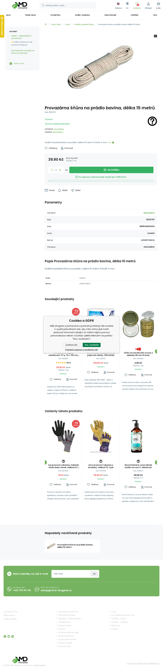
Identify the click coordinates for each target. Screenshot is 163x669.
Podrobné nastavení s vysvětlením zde (81, 350)
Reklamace (116, 625)
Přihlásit (94, 574)
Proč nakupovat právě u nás (123, 615)
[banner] (19, 5)
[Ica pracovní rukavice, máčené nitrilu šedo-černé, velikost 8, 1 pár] (63, 436)
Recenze (114, 629)
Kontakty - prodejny (119, 622)
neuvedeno (59, 129)
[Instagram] (12, 636)
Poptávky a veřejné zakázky (69, 618)
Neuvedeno (58, 132)
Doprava (61, 629)
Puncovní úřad (64, 646)
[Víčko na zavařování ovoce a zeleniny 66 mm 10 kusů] (138, 324)
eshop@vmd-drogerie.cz (56, 590)
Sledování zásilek (65, 643)
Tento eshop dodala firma (137, 663)
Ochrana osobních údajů (68, 632)
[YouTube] (8, 636)
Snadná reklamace (66, 636)
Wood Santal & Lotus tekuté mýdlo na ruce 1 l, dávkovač (138, 466)
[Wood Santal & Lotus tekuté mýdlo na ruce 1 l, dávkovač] (138, 436)
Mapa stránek (39, 665)
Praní (67, 24)
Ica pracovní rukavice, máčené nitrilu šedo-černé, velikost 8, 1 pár (63, 466)
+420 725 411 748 (22, 590)
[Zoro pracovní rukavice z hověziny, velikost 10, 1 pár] (101, 436)
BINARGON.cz (154, 663)
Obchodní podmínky (66, 615)
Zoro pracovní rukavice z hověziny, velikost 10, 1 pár (101, 466)
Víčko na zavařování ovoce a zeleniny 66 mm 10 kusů (138, 354)
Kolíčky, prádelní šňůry (84, 24)
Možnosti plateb (64, 625)
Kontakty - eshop (118, 618)
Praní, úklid (56, 24)
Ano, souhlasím (92, 345)
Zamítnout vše (71, 345)
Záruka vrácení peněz (67, 639)
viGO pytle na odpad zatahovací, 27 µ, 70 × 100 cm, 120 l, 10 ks (63, 354)
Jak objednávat (64, 622)
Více (109, 142)
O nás (113, 611)
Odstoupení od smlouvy (68, 611)
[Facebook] (5, 636)
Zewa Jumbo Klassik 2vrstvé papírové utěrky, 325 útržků (101, 354)
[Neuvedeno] (152, 125)
